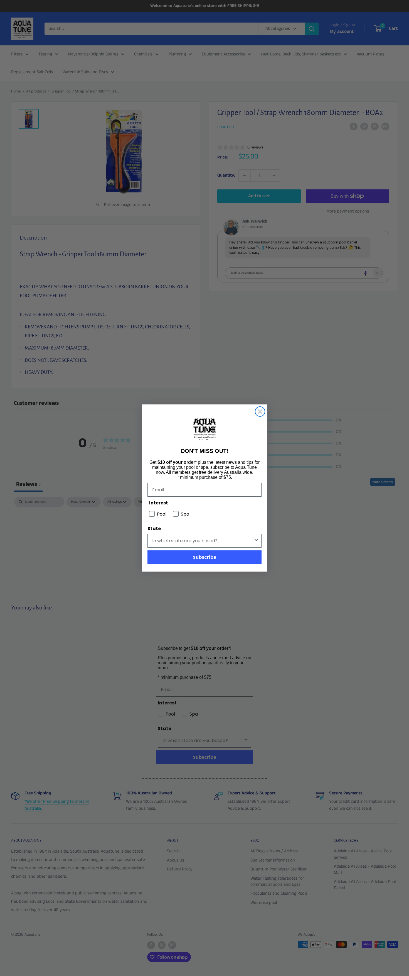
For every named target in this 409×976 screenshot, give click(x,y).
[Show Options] (256, 540)
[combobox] (202, 540)
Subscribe (204, 557)
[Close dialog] (260, 411)
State (154, 528)
